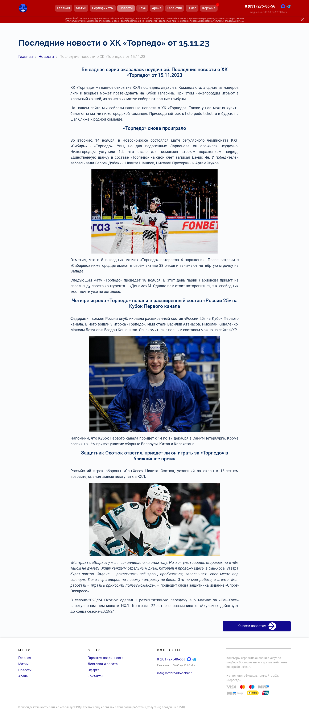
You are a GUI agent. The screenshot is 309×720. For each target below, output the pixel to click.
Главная (24, 658)
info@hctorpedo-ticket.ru (175, 673)
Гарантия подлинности (105, 658)
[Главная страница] (23, 8)
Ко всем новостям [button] (252, 626)
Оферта (93, 670)
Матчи (23, 664)
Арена (23, 676)
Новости (25, 670)
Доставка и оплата (103, 664)
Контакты (95, 676)
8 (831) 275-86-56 (260, 6)
